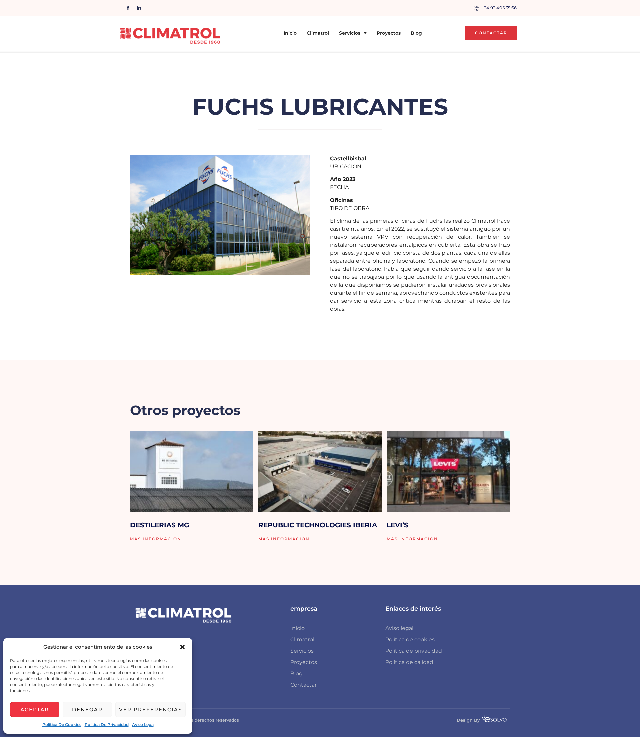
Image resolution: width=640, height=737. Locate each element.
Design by (468, 720)
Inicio (290, 33)
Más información (155, 538)
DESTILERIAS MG (159, 525)
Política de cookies (61, 724)
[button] (182, 647)
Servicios (349, 33)
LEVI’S (397, 525)
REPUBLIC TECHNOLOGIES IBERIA (317, 525)
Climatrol (318, 33)
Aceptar (34, 709)
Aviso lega (143, 724)
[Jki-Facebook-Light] (128, 8)
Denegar (87, 709)
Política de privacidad (107, 724)
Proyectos (389, 33)
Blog (416, 33)
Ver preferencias (150, 709)
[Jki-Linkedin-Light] (139, 8)
